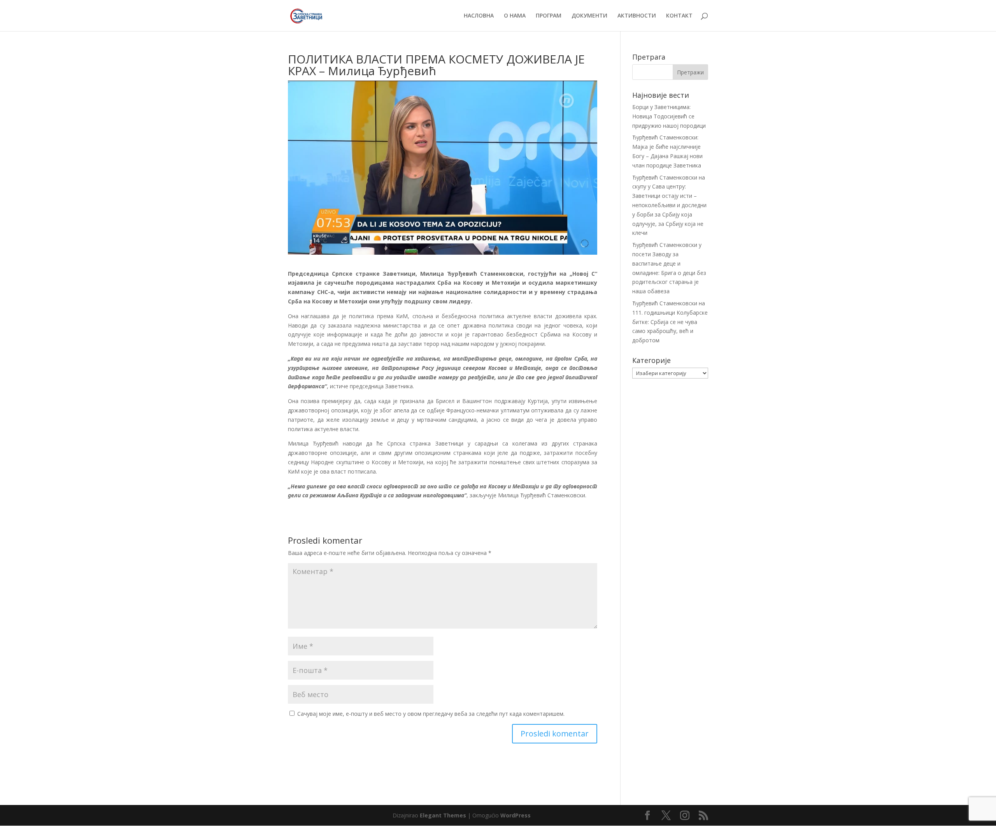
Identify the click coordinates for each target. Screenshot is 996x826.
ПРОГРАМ (548, 16)
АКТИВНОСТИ (636, 16)
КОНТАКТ (679, 16)
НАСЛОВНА (479, 16)
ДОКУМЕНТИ (589, 16)
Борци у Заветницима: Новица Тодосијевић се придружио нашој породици (669, 116)
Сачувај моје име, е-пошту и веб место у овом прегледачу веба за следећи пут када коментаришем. (431, 713)
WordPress (515, 815)
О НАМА (515, 16)
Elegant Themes (443, 815)
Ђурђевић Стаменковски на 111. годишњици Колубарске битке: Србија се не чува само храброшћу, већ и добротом (670, 321)
